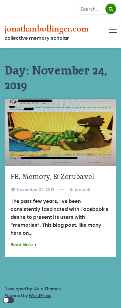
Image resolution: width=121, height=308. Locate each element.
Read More (22, 245)
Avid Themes (47, 289)
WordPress (40, 296)
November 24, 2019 (36, 189)
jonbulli (82, 189)
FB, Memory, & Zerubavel (52, 176)
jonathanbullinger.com (46, 28)
